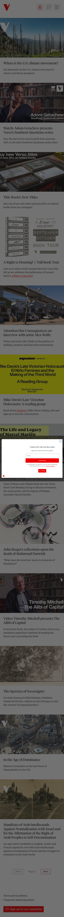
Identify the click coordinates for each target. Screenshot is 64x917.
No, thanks (42, 471)
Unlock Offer (42, 460)
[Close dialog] (60, 441)
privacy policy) (50, 466)
